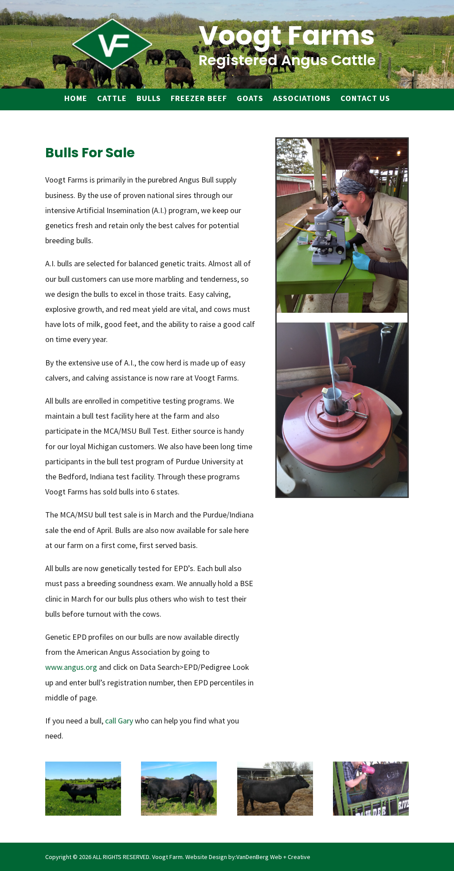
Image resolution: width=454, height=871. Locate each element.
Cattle (112, 98)
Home (75, 98)
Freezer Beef (199, 98)
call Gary (119, 720)
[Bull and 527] (179, 813)
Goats (250, 98)
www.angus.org (71, 667)
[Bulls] (371, 813)
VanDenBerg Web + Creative (273, 857)
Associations (302, 98)
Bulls (149, 98)
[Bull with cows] (83, 813)
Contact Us (365, 98)
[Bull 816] (275, 813)
